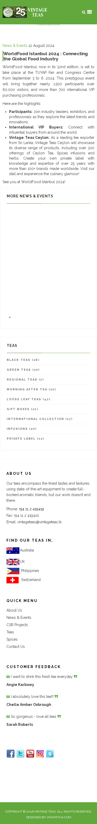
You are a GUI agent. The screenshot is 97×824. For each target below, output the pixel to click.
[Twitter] (20, 754)
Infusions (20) (22, 429)
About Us (14, 610)
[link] (30, 571)
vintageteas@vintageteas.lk (39, 522)
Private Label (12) (25, 438)
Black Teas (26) (23, 360)
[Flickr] (40, 754)
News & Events (15, 46)
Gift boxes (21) (22, 409)
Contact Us (15, 646)
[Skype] (50, 754)
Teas (10, 632)
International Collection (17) (40, 419)
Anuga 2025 (23, 237)
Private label (23, 265)
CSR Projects (17, 625)
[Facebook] (10, 754)
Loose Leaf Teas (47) (28, 399)
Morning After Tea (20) (31, 389)
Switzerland (30, 580)
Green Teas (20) (23, 369)
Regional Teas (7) (25, 379)
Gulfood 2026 (25, 208)
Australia (27, 550)
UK (22, 562)
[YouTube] (30, 754)
